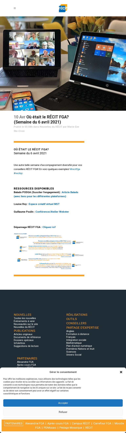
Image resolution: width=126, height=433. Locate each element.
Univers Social (73, 354)
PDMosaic (50, 427)
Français (70, 337)
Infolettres (19, 343)
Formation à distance (77, 334)
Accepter (63, 403)
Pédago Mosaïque (71, 427)
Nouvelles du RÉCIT (51, 126)
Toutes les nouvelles (25, 318)
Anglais (70, 331)
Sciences (71, 351)
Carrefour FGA (102, 423)
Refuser (63, 412)
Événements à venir (24, 321)
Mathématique (74, 342)
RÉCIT (89, 427)
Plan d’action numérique (79, 345)
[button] (121, 372)
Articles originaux (23, 334)
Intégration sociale (76, 340)
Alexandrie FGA (25, 361)
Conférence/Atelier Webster (52, 211)
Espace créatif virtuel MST (44, 204)
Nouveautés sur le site (26, 324)
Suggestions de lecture (26, 346)
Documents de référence (27, 337)
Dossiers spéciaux (23, 340)
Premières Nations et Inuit (80, 348)
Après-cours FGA (26, 364)
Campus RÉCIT (81, 423)
